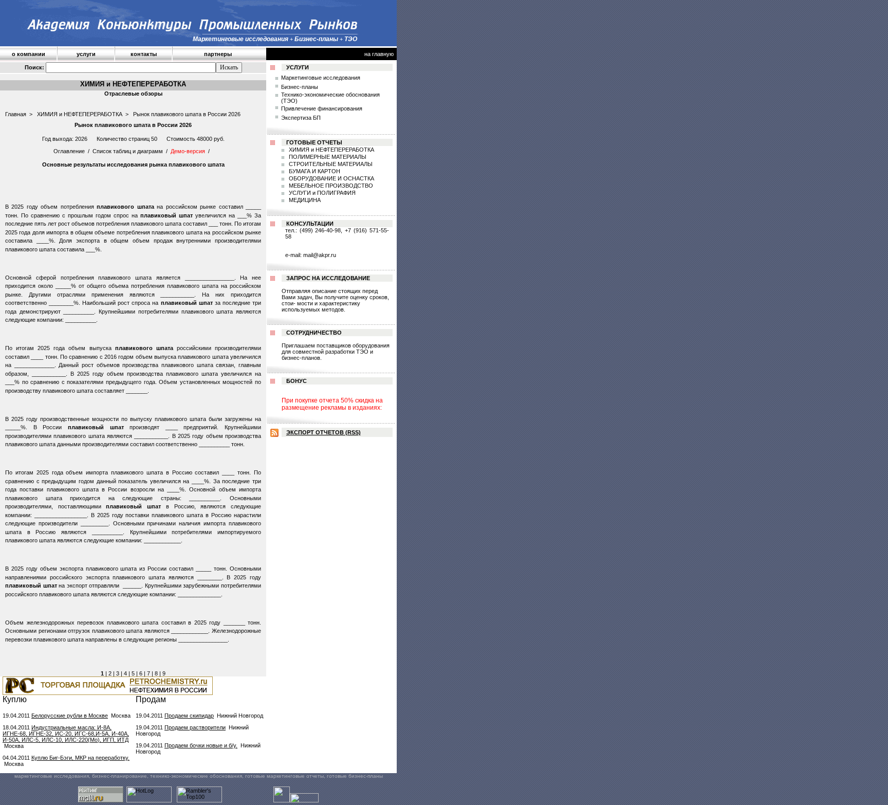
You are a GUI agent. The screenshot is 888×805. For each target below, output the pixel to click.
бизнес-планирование (119, 776)
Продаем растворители (195, 727)
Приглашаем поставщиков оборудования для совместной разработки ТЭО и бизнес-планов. (336, 351)
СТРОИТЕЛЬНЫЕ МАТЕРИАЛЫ (330, 164)
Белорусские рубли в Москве (69, 715)
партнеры (218, 54)
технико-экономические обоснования (196, 776)
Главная (15, 114)
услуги (86, 54)
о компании (28, 54)
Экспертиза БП (301, 118)
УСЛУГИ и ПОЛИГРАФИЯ (321, 193)
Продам (151, 699)
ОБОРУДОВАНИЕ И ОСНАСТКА (330, 178)
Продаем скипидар (189, 715)
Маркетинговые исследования (320, 78)
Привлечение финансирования (321, 108)
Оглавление (69, 151)
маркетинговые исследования (51, 776)
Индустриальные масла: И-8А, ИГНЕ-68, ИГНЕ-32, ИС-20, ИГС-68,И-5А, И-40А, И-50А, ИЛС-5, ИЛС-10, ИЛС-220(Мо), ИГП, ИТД (66, 733)
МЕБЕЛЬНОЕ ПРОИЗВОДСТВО (330, 185)
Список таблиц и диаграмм (127, 151)
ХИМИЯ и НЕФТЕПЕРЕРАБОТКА (79, 114)
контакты (144, 54)
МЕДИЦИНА (304, 200)
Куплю (15, 699)
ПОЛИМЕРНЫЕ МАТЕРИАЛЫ (326, 157)
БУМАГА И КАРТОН (313, 171)
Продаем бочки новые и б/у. (200, 745)
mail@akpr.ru (319, 255)
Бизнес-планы (299, 87)
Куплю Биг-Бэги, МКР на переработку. (80, 758)
